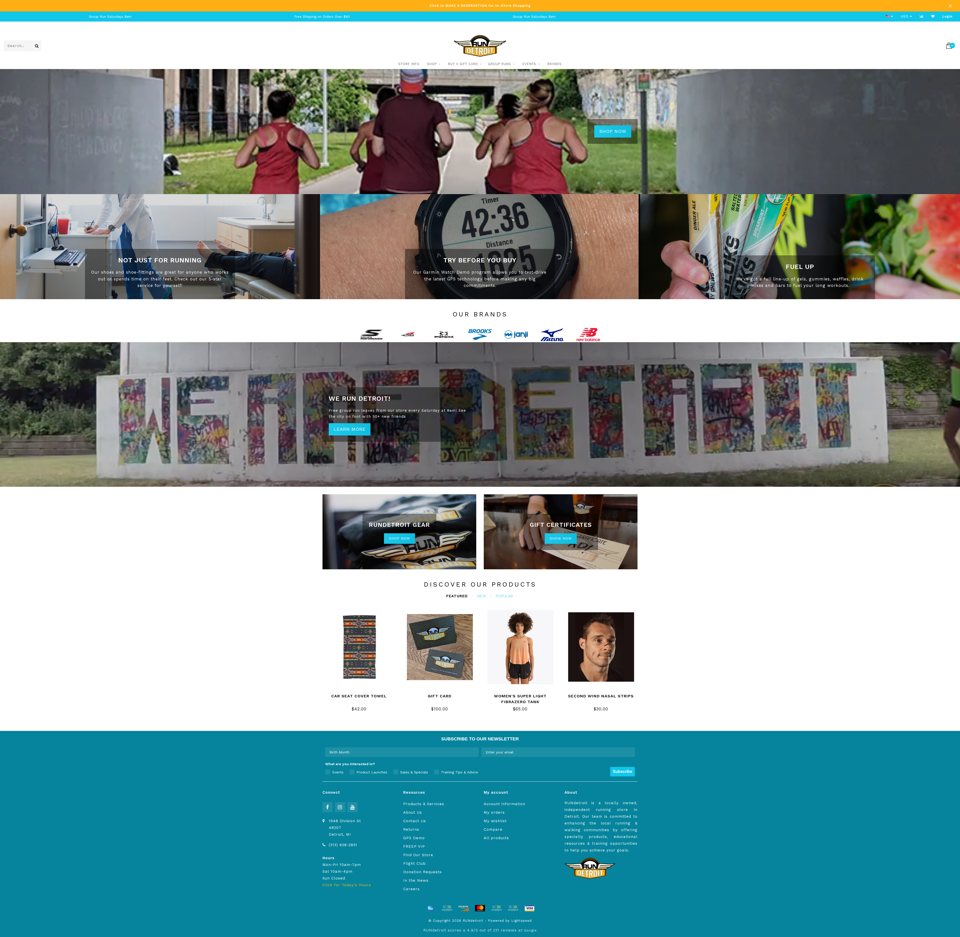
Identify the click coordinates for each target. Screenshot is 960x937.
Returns (411, 829)
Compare (493, 829)
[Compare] (922, 16)
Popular (504, 596)
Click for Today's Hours (346, 885)
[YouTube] (353, 807)
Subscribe (622, 771)
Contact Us (414, 821)
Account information (504, 804)
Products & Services (423, 804)
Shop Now (612, 131)
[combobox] (400, 752)
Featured (457, 596)
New (481, 596)
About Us (412, 812)
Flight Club (414, 863)
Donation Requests (422, 872)
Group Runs (499, 64)
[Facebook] (327, 807)
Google (530, 930)
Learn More (350, 429)
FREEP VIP (414, 846)
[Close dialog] (955, 883)
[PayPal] (496, 908)
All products (496, 838)
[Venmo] (513, 908)
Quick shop (362, 694)
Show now (561, 538)
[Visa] (529, 908)
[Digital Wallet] (447, 908)
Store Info (409, 64)
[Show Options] (473, 752)
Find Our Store (418, 855)
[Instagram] (340, 807)
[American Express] (430, 908)
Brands (555, 64)
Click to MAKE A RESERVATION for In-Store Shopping (480, 6)
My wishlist (495, 821)
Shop (432, 64)
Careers (411, 889)
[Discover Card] (463, 908)
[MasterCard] (480, 908)
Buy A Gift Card (463, 64)
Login (947, 16)
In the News (415, 880)
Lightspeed (521, 920)
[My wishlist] (933, 16)
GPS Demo (414, 838)
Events (529, 64)
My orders (494, 812)
